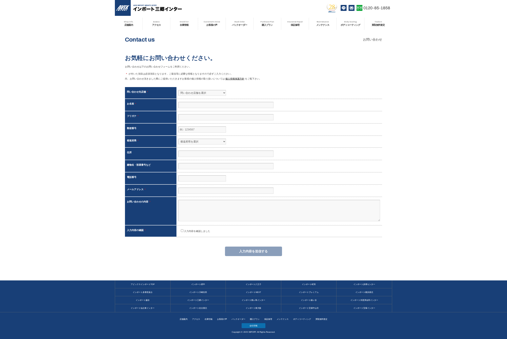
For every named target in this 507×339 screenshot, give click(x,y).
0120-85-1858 (376, 8)
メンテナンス (283, 319)
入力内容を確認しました (196, 231)
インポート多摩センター (364, 284)
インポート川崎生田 (198, 292)
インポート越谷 (143, 300)
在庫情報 (209, 319)
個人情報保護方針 (234, 78)
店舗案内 (184, 319)
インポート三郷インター (198, 300)
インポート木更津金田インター (364, 300)
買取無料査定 (321, 319)
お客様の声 (222, 319)
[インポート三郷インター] (157, 8)
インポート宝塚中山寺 (309, 308)
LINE (344, 8)
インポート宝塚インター (364, 308)
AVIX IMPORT (123, 8)
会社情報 (253, 326)
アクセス (196, 319)
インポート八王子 (253, 284)
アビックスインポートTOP (143, 284)
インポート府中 (198, 284)
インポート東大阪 (253, 308)
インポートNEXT (253, 292)
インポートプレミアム (309, 292)
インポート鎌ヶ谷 (309, 300)
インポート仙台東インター (142, 308)
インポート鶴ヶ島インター (253, 300)
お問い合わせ (352, 8)
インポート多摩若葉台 (142, 292)
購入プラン (255, 319)
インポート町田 (309, 284)
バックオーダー (238, 319)
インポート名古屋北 (198, 308)
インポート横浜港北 (364, 292)
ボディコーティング (302, 319)
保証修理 (268, 319)
